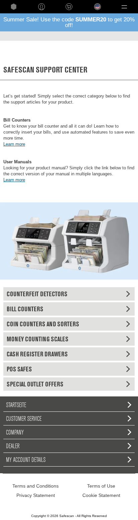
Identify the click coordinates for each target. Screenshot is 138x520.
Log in (41, 6)
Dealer (12, 446)
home (13, 6)
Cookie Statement (101, 495)
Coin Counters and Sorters (43, 324)
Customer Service (24, 418)
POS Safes (19, 369)
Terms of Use (101, 486)
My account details (26, 460)
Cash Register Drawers (37, 354)
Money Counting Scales (37, 339)
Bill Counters (25, 309)
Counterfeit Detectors (37, 294)
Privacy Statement (35, 495)
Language (93, 11)
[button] (124, 6)
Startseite (16, 405)
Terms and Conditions (35, 486)
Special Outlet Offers (35, 384)
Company (15, 432)
